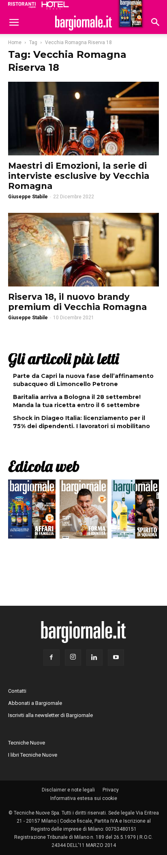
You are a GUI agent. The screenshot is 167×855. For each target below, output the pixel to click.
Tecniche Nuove (26, 743)
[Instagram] (73, 657)
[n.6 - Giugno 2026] (83, 510)
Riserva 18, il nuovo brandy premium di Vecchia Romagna (77, 302)
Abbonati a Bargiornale (35, 703)
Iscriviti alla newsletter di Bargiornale (50, 715)
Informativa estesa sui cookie (83, 798)
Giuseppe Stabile (28, 196)
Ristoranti (22, 5)
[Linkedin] (94, 657)
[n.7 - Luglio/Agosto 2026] (32, 510)
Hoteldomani (55, 5)
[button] (155, 23)
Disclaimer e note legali (68, 790)
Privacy (111, 790)
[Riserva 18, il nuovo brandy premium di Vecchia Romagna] (83, 249)
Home (14, 42)
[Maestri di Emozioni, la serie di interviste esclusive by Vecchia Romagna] (83, 118)
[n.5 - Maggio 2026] (135, 510)
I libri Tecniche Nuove (32, 755)
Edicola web (43, 466)
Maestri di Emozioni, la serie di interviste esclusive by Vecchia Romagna (78, 176)
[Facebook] (51, 657)
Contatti (17, 691)
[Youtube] (116, 657)
